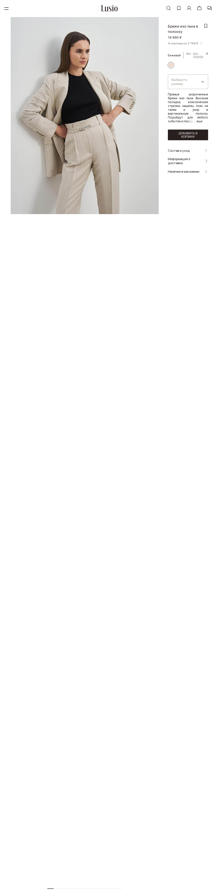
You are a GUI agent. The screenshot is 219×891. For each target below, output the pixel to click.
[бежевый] (171, 65)
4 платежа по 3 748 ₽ (183, 43)
